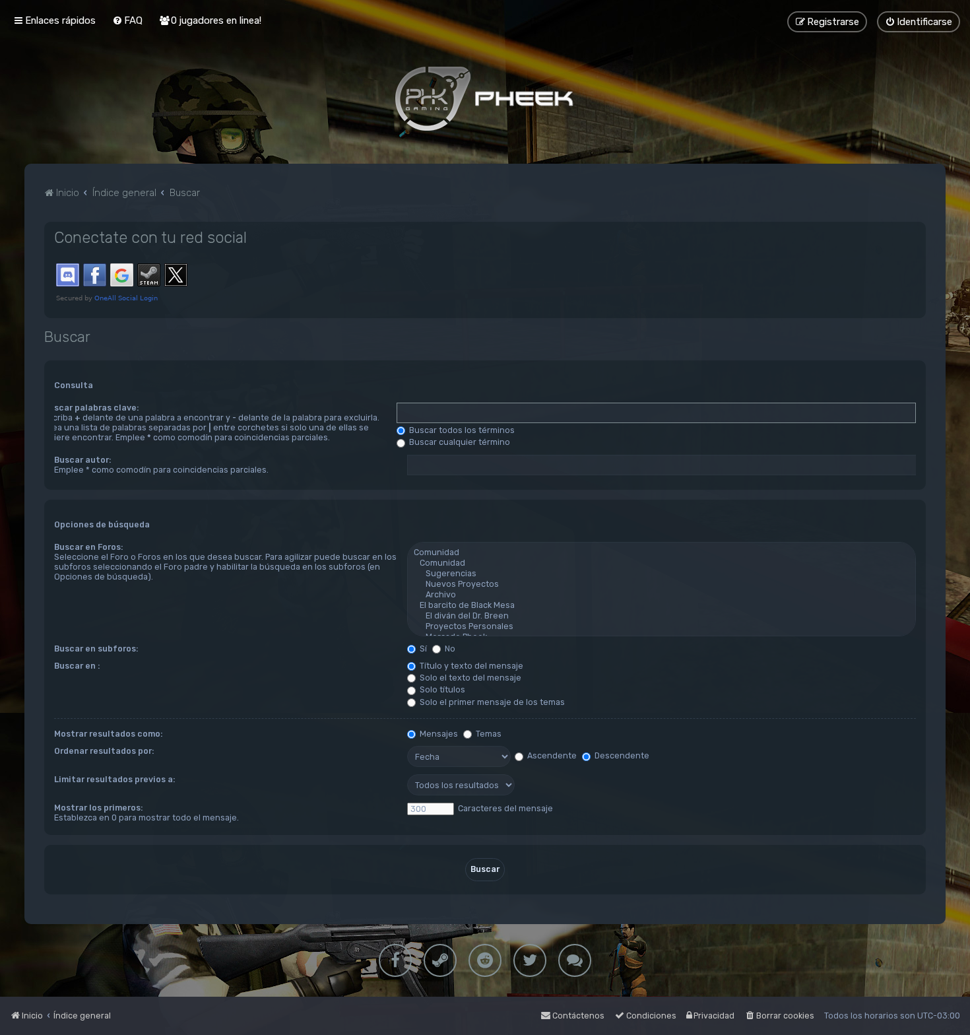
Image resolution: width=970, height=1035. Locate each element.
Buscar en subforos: (96, 648)
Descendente (621, 755)
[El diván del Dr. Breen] (661, 616)
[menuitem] (127, 20)
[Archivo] (661, 594)
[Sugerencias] (661, 573)
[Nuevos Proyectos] (661, 584)
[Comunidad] (661, 552)
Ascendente (551, 755)
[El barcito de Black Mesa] (661, 605)
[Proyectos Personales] (661, 626)
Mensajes (438, 734)
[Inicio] (485, 98)
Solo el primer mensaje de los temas (491, 702)
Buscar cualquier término (458, 442)
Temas (487, 734)
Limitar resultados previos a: (114, 779)
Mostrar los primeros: (98, 808)
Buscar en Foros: (88, 547)
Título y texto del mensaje (470, 666)
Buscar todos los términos (461, 430)
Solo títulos (441, 689)
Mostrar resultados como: (108, 734)
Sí (422, 648)
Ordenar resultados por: (104, 751)
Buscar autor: (82, 460)
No (449, 648)
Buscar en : (77, 666)
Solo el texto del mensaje (469, 678)
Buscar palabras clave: (91, 408)
